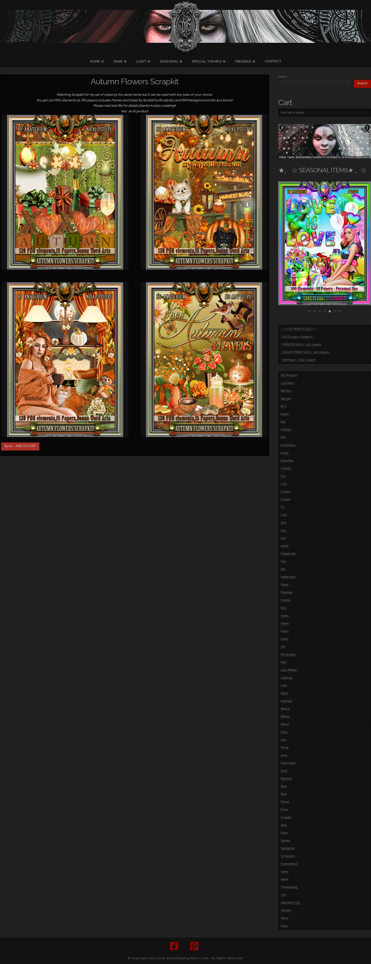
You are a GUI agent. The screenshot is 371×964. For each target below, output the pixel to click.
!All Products (289, 375)
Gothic (285, 615)
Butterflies (287, 460)
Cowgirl (285, 499)
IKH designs (288, 654)
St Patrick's (288, 856)
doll (283, 538)
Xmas (284, 925)
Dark (284, 522)
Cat (283, 476)
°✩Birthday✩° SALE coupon (298, 359)
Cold (284, 483)
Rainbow (286, 778)
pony (284, 755)
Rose (284, 794)
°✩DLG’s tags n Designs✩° (297, 336)
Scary (284, 809)
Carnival (286, 468)
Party (284, 732)
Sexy (284, 825)
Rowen (285, 801)
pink (283, 739)
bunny (285, 452)
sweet (284, 879)
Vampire (286, 910)
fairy (283, 561)
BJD (283, 437)
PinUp (284, 747)
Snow (284, 832)
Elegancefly (288, 553)
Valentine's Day (290, 902)
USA (283, 894)
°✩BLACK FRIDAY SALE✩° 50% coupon (305, 352)
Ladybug (286, 677)
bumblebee (288, 445)
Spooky (285, 840)
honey (284, 638)
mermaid (286, 701)
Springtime (288, 848)
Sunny (285, 871)
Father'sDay (288, 576)
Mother (285, 716)
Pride (284, 770)
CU (283, 507)
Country (286, 491)
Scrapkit (286, 817)
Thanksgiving (289, 887)
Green (284, 623)
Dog (283, 530)
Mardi (284, 693)
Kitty (284, 662)
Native (285, 724)
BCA (283, 406)
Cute (284, 514)
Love (284, 685)
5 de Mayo (287, 383)
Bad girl (286, 398)
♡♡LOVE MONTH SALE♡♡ (299, 329)
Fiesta (284, 584)
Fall (283, 569)
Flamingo (287, 592)
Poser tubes (288, 762)
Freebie (285, 600)
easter (285, 545)
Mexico (285, 708)
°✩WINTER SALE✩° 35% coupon (301, 344)
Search (282, 76)
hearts (285, 631)
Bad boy (286, 390)
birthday (286, 429)
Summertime (289, 863)
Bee (283, 421)
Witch (284, 918)
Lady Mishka (289, 669)
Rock (284, 786)
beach (285, 414)
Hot (283, 646)
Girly (284, 608)
